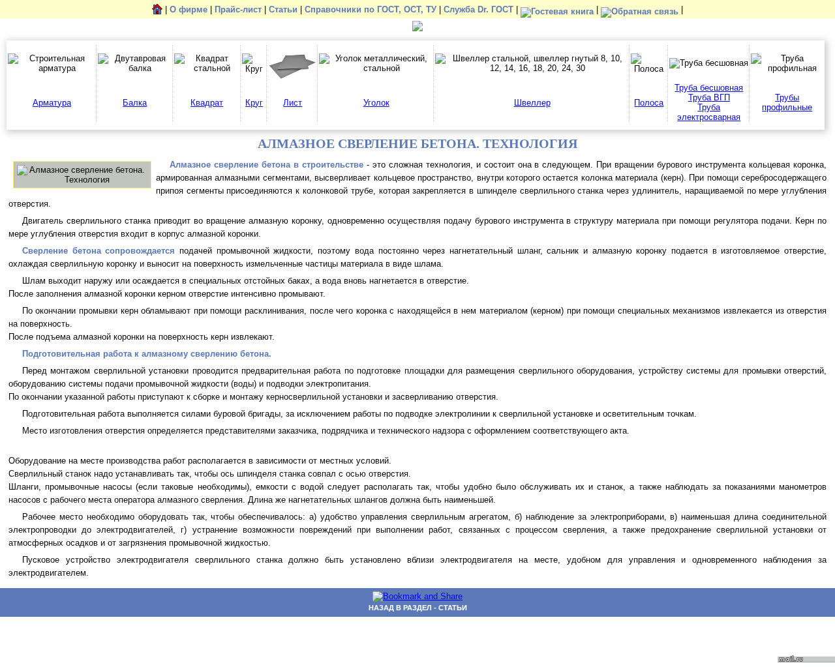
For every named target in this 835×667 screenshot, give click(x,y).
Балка (135, 103)
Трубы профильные (787, 102)
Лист (292, 103)
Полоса (648, 103)
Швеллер (532, 103)
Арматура (52, 103)
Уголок (376, 103)
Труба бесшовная (709, 88)
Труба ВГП (709, 97)
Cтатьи (283, 9)
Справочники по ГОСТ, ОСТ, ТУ (370, 9)
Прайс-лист (238, 9)
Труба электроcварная (708, 112)
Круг (254, 103)
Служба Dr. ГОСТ (478, 9)
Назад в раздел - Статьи (418, 608)
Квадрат (206, 103)
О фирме (188, 9)
